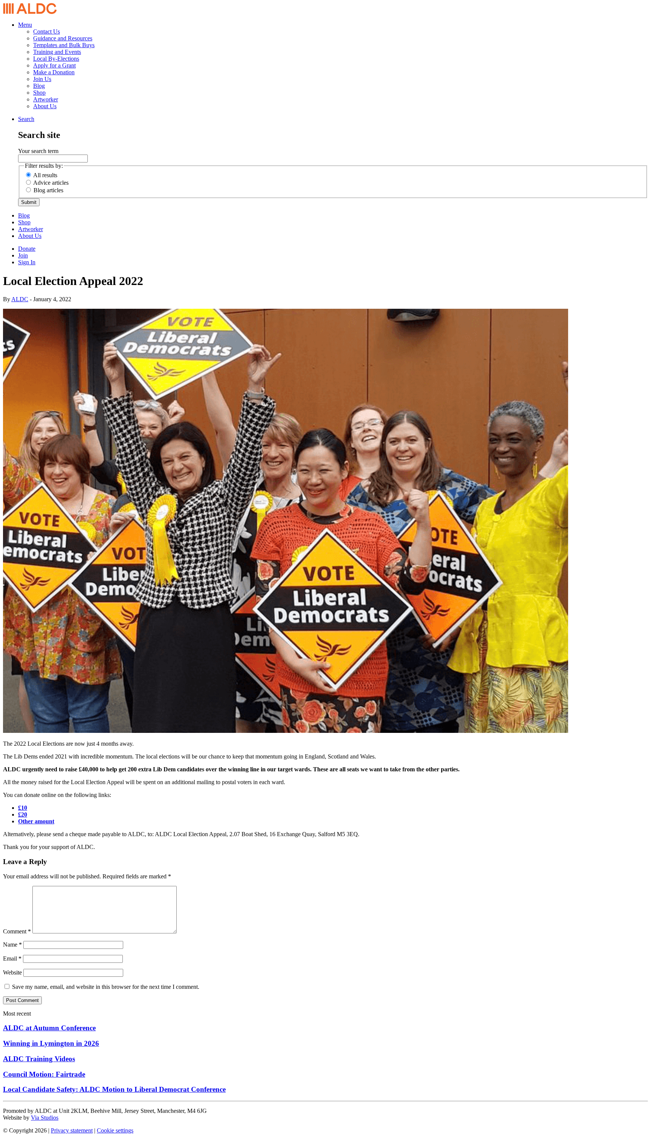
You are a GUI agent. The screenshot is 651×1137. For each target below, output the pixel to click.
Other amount (36, 821)
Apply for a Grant (54, 65)
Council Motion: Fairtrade (44, 1074)
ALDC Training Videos (39, 1059)
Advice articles (51, 182)
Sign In (26, 262)
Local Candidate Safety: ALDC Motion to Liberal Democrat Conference (114, 1089)
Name (12, 944)
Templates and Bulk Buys (64, 45)
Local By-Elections (56, 58)
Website (12, 972)
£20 (22, 814)
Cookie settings (115, 1130)
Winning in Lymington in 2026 (51, 1043)
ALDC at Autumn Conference (49, 1028)
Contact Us (46, 31)
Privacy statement (72, 1130)
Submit (29, 202)
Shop (39, 92)
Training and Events (57, 52)
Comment (17, 931)
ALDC (19, 299)
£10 (22, 807)
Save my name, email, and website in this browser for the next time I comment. (105, 987)
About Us (45, 106)
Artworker (45, 99)
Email (12, 958)
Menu (25, 24)
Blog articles (48, 190)
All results (45, 175)
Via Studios (44, 1117)
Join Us (42, 79)
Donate (26, 248)
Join (23, 255)
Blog (39, 86)
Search (26, 119)
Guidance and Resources (62, 38)
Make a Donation (54, 72)
